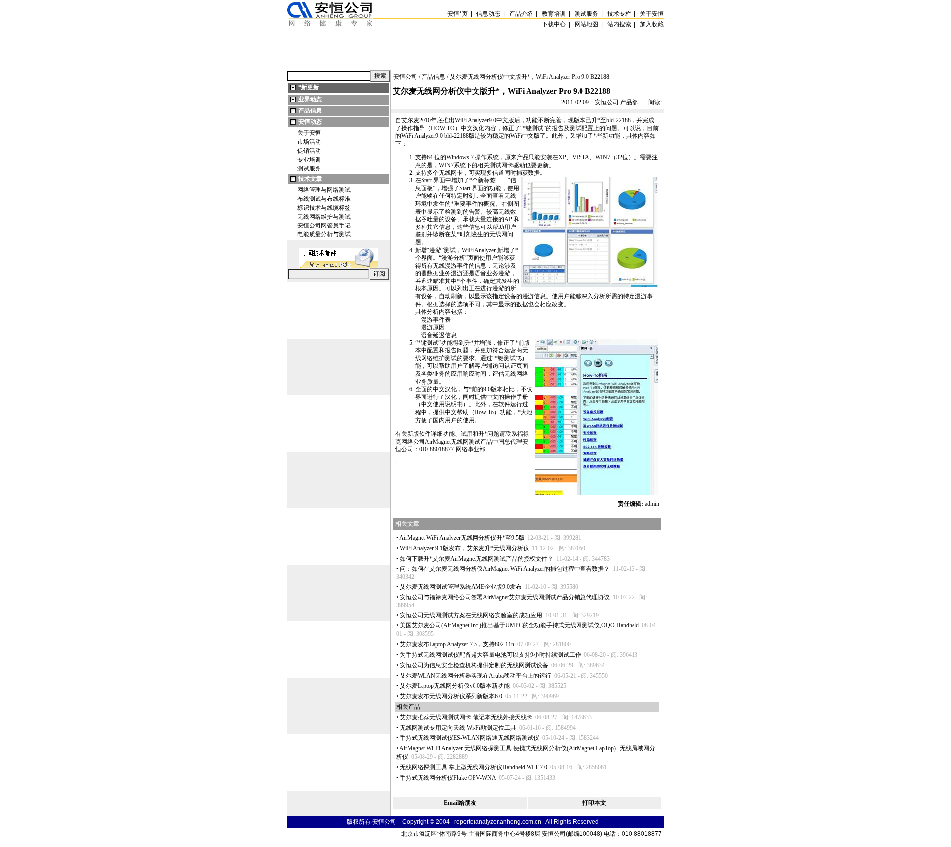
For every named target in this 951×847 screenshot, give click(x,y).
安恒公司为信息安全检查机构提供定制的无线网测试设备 (474, 665)
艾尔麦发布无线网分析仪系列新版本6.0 (451, 696)
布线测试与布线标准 (324, 198)
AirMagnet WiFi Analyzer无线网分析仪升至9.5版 (462, 537)
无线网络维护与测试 (324, 216)
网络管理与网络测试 (324, 189)
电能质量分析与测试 (324, 234)
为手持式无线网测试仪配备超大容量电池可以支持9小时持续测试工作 (490, 654)
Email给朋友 (460, 802)
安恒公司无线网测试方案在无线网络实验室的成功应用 (471, 615)
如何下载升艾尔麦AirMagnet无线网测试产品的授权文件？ (476, 558)
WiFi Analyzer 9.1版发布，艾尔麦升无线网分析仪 (464, 548)
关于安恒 (309, 132)
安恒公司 (405, 76)
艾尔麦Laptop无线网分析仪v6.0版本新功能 (455, 685)
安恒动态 (310, 121)
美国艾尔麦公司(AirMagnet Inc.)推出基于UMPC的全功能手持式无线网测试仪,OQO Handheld (519, 625)
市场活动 (309, 141)
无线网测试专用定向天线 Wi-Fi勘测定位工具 (458, 727)
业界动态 (310, 99)
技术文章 (310, 178)
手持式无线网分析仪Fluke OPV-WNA (448, 777)
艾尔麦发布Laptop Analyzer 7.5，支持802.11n (457, 644)
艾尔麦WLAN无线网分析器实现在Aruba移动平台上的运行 (475, 675)
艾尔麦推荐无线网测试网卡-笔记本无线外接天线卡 (466, 717)
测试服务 (309, 168)
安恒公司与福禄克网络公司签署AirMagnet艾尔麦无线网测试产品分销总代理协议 (505, 597)
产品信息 (310, 110)
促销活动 (309, 150)
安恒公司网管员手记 (324, 225)
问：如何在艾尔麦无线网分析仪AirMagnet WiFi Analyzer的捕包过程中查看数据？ (505, 568)
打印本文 (594, 802)
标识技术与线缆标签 (324, 207)
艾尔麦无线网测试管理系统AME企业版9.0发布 (461, 586)
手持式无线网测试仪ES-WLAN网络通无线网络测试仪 (469, 737)
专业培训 (309, 159)
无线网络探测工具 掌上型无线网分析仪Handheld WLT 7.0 (473, 767)
